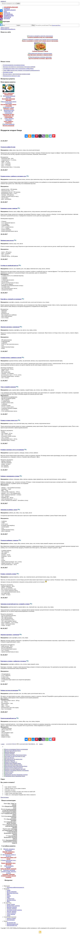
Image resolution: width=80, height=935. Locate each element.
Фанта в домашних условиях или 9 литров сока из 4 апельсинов (40, 41)
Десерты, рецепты (12, 908)
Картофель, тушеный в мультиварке (11, 299)
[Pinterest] (36, 136)
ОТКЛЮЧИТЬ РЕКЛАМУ (11, 7)
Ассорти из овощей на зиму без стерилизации (40, 37)
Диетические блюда (21, 755)
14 (23, 744)
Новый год (14, 762)
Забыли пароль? (5, 27)
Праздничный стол (12, 925)
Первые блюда (17, 763)
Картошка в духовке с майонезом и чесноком (13, 661)
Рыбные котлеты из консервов (9, 690)
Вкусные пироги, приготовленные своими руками (16, 74)
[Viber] (43, 136)
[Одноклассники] (29, 136)
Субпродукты (10, 898)
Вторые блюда (17, 750)
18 (29, 744)
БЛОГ (5, 11)
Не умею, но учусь (10, 790)
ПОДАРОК (7, 18)
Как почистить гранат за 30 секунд (8, 858)
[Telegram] (50, 136)
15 (24, 744)
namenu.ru (3, 1)
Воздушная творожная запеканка (8, 99)
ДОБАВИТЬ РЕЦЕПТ (10, 10)
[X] (40, 136)
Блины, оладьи (11, 904)
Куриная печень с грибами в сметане (11, 357)
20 (32, 744)
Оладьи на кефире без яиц (8, 147)
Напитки (12, 760)
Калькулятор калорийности (8, 29)
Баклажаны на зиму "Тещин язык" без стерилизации (8, 116)
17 (28, 744)
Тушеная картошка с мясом (40, 51)
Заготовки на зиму (8, 72)
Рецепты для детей (20, 769)
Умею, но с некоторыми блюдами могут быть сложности (20, 794)
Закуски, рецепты (11, 911)
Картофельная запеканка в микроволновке (40, 55)
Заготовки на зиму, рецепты (14, 910)
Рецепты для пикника (23, 770)
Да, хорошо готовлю (10, 787)
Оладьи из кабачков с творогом (9, 540)
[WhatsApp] (46, 136)
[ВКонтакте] (26, 136)
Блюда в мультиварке (22, 749)
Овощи (9, 895)
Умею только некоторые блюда (13, 793)
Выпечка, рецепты (12, 907)
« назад (2, 744)
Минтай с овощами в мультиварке (8, 852)
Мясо (8, 894)
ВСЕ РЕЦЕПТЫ (8, 14)
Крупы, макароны (11, 891)
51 (37, 744)
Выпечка (12, 752)
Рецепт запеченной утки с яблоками (8, 863)
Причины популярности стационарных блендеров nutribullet (19, 66)
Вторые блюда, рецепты (13, 905)
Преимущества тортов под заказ (11, 75)
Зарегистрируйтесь (56, 25)
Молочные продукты (12, 893)
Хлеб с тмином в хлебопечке (8, 122)
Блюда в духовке (11, 918)
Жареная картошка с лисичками (10, 634)
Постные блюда (17, 764)
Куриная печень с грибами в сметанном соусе (13, 176)
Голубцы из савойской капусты (9, 265)
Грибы (8, 890)
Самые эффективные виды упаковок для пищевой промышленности (21, 70)
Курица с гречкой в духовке (8, 574)
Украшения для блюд (22, 774)
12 (20, 744)
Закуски (11, 757)
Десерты (12, 753)
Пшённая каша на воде (7, 240)
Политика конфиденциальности (15, 887)
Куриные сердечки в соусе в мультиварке (12, 449)
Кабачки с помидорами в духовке (10, 476)
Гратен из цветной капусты (8, 718)
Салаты (11, 772)
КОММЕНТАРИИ (9, 15)
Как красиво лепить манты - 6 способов (8, 105)
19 (31, 744)
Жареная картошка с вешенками (10, 327)
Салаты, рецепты (11, 912)
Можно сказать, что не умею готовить (15, 788)
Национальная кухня (12, 924)
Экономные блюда (20, 776)
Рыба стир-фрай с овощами (8, 868)
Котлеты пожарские (8, 125)
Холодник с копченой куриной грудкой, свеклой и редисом (8, 876)
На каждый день (11, 922)
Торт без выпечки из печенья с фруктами (40, 58)
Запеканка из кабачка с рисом (9, 509)
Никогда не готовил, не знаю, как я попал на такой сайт (20, 791)
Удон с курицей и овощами (8, 387)
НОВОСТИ (7, 12)
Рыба (8, 897)
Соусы (10, 773)
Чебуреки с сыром (8, 108)
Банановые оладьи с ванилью (9, 208)
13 (21, 744)
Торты (8, 915)
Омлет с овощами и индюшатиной (8, 93)
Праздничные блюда (21, 766)
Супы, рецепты (11, 914)
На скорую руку (18, 759)
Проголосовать (5, 797)
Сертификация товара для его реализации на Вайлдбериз (18, 68)
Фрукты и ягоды (11, 900)
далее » (41, 744)
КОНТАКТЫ (7, 17)
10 (15, 744)
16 (26, 744)
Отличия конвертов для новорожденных (14, 65)
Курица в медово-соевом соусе (9, 420)
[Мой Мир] (33, 136)
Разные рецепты (18, 767)
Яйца (8, 901)
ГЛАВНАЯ (7, 8)
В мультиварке (11, 919)
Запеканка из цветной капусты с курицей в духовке (15, 604)
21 (34, 744)
